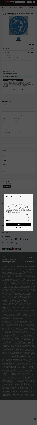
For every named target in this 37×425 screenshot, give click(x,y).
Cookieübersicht (18, 212)
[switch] (28, 217)
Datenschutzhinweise (8, 212)
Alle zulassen (18, 224)
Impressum (13, 212)
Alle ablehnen (18, 227)
